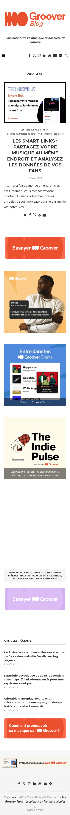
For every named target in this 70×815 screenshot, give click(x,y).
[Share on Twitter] (35, 215)
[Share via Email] (44, 215)
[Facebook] (30, 55)
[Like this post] (25, 215)
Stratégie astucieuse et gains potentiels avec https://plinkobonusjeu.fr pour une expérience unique (34, 679)
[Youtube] (49, 55)
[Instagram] (39, 55)
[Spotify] (60, 55)
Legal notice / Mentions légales (45, 801)
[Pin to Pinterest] (39, 215)
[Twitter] (34, 55)
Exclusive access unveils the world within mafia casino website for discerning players (34, 656)
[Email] (55, 55)
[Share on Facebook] (30, 215)
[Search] (66, 55)
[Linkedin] (44, 55)
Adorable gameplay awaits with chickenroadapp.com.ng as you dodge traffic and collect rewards (33, 702)
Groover (12, 797)
